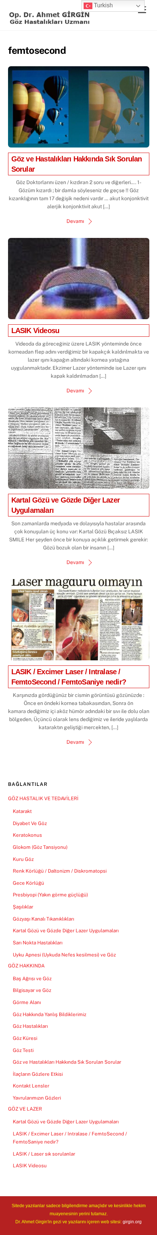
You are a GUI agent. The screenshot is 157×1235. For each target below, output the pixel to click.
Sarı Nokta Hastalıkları (37, 942)
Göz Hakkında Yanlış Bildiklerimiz (49, 1014)
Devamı (75, 221)
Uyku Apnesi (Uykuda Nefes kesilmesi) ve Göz (64, 955)
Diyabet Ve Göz (30, 823)
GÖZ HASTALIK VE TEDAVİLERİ (43, 798)
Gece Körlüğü (28, 883)
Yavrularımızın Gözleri (37, 1098)
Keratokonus (27, 835)
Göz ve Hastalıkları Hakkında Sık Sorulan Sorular (67, 1062)
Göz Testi (23, 1050)
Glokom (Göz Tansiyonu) (40, 847)
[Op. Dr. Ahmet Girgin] (50, 21)
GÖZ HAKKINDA (26, 966)
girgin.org (132, 1221)
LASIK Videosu (35, 331)
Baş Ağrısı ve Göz (32, 978)
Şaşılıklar (23, 907)
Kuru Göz (23, 859)
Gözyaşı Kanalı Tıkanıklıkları (43, 919)
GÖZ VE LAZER (25, 1109)
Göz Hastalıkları (30, 1026)
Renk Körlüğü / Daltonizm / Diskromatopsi (60, 871)
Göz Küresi (25, 1038)
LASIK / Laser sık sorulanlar (44, 1154)
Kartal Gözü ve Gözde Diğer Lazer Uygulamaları (66, 930)
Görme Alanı (27, 1002)
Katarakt (22, 811)
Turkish (102, 5)
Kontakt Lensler (31, 1086)
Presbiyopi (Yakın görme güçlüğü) (50, 895)
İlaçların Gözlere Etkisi (38, 1074)
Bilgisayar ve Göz (32, 990)
